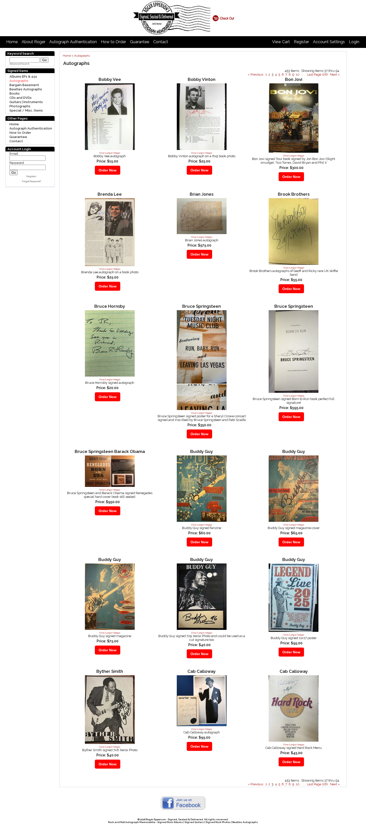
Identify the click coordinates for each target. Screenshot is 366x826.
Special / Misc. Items (26, 110)
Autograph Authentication (73, 41)
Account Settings (329, 41)
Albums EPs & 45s (23, 76)
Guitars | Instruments (26, 102)
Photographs (19, 106)
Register (301, 41)
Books (14, 93)
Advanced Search (19, 64)
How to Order (113, 41)
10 (297, 74)
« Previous (255, 74)
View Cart (281, 41)
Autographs (18, 81)
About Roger (33, 41)
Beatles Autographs (25, 89)
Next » (335, 74)
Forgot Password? (31, 181)
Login (354, 41)
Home (12, 41)
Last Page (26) (317, 74)
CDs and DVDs (20, 98)
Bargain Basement (24, 85)
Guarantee (139, 41)
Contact (160, 41)
